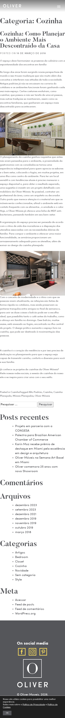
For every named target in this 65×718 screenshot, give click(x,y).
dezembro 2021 (25, 514)
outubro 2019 (24, 527)
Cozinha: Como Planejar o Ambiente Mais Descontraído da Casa (32, 40)
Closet (19, 561)
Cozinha (15, 392)
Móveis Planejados (23, 396)
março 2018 (23, 532)
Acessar (20, 600)
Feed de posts (24, 604)
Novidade (21, 570)
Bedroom (21, 557)
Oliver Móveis (42, 396)
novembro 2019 (25, 523)
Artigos (20, 552)
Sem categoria (25, 575)
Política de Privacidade (34, 705)
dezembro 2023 (26, 505)
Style (18, 579)
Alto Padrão (35, 392)
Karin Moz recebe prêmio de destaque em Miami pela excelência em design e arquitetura (40, 449)
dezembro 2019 (25, 518)
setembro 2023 (25, 509)
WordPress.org (25, 613)
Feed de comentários (29, 609)
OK (7, 713)
